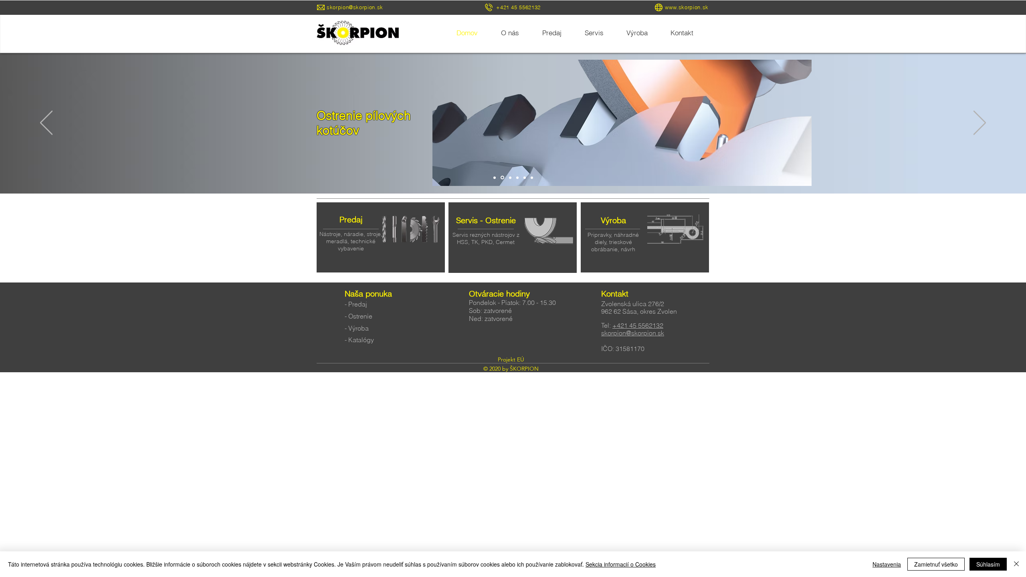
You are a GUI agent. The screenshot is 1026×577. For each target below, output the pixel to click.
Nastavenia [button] (887, 564)
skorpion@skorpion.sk (355, 7)
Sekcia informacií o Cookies (621, 564)
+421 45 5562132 (637, 325)
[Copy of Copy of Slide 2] (502, 177)
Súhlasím (988, 564)
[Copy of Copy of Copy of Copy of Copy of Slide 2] (532, 177)
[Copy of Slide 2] (494, 177)
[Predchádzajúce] (46, 123)
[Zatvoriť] (1016, 564)
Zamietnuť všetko (936, 564)
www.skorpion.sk (687, 7)
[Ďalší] (979, 123)
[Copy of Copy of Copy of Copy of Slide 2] (524, 177)
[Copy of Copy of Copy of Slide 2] (517, 177)
